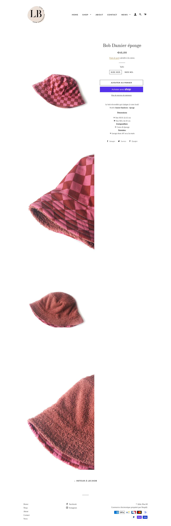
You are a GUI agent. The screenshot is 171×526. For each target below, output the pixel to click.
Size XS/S (115, 72)
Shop (85, 15)
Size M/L (129, 72)
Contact (112, 15)
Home (75, 15)
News (124, 15)
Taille (122, 67)
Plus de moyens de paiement (121, 95)
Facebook (72, 504)
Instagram (73, 508)
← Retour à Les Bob (85, 481)
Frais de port (114, 58)
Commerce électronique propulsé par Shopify (129, 507)
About (99, 15)
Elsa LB (144, 504)
